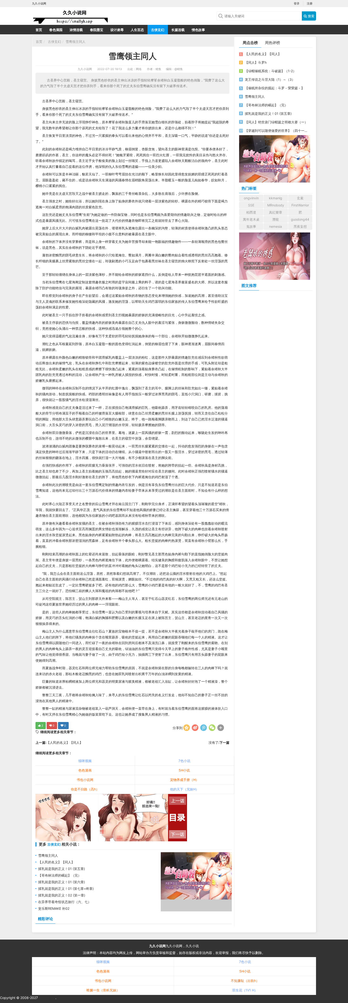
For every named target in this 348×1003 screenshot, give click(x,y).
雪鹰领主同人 (75, 42)
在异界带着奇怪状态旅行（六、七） (64, 902)
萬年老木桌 (251, 219)
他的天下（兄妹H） (184, 789)
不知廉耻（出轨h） (245, 981)
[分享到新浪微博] (195, 727)
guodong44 (300, 219)
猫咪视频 (85, 761)
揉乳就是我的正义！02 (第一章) (61, 895)
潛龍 (275, 219)
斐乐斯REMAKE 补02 (53, 908)
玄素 (300, 198)
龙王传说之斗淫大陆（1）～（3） (270, 79)
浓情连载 (76, 30)
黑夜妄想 (300, 226)
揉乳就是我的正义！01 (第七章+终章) (66, 889)
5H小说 (184, 770)
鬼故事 (251, 226)
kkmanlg (275, 198)
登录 (296, 3)
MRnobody (275, 205)
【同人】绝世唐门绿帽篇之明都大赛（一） (276, 122)
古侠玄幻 (157, 30)
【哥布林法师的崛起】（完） (59, 875)
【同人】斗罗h (256, 62)
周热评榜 (272, 42)
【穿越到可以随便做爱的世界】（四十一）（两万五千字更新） (276, 131)
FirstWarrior (300, 205)
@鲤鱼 (178, 69)
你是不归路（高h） (85, 789)
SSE (251, 205)
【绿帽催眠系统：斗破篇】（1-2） (270, 71)
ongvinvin (251, 198)
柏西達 (251, 212)
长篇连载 (178, 30)
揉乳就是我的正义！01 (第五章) (61, 869)
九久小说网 (85, 69)
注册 (309, 3)
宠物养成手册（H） (184, 780)
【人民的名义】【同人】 (64, 742)
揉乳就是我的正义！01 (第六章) (61, 882)
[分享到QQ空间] (186, 727)
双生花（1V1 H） (245, 990)
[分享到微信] (212, 727)
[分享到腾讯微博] (203, 727)
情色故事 (198, 30)
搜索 (310, 16)
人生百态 (137, 30)
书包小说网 (85, 780)
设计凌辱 (117, 30)
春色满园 (55, 30)
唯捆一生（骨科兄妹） (103, 990)
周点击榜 (250, 42)
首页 (39, 30)
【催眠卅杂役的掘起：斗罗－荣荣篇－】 (274, 88)
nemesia (275, 226)
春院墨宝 (96, 30)
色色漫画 (85, 770)
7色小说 (184, 761)
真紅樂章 (275, 212)
